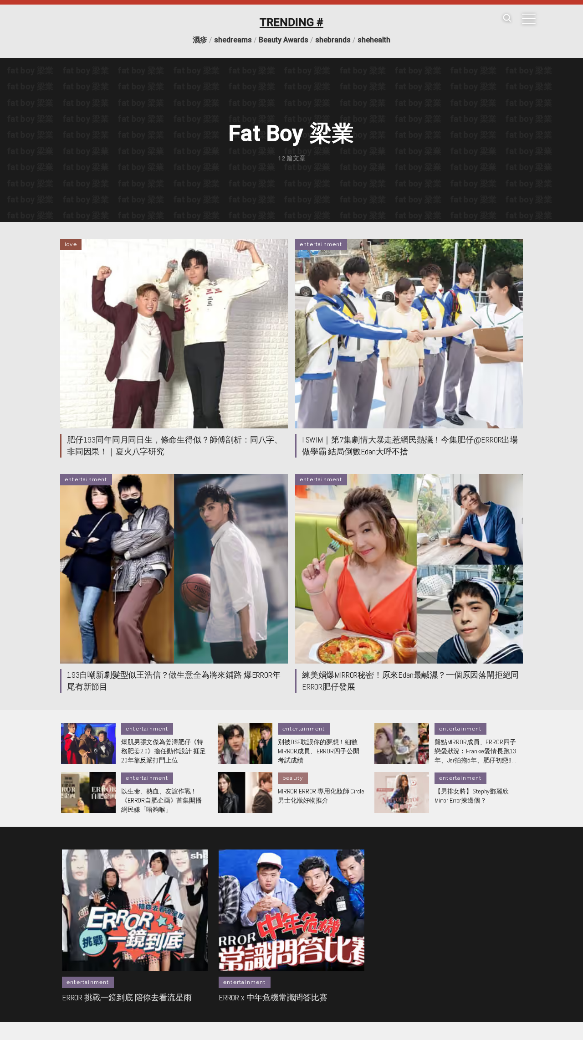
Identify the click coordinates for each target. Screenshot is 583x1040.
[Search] (507, 18)
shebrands (333, 40)
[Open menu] (529, 19)
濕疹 (200, 40)
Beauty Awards (283, 40)
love (71, 244)
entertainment (321, 244)
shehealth (374, 40)
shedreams (233, 40)
